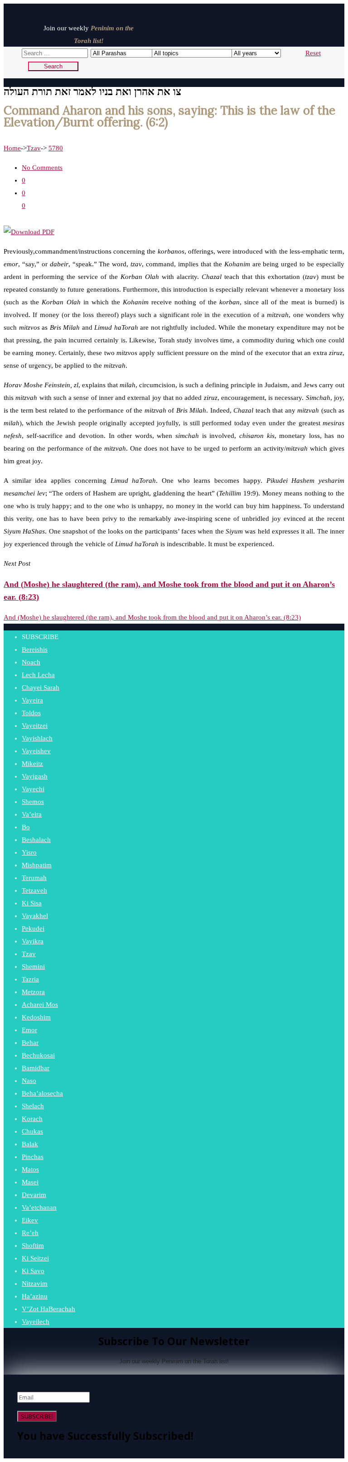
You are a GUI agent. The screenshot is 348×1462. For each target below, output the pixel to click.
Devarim (34, 1194)
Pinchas (33, 1156)
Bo (26, 827)
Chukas (32, 1131)
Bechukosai (38, 1055)
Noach (31, 662)
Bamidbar (35, 1068)
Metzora (33, 992)
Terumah (34, 877)
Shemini (33, 966)
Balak (30, 1144)
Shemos (33, 801)
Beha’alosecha (42, 1093)
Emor (29, 1030)
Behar (30, 1042)
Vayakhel (35, 915)
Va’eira (32, 814)
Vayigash (35, 776)
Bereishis (35, 649)
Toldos (31, 713)
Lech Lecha (38, 674)
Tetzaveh (34, 890)
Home (12, 148)
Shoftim (33, 1245)
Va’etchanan (39, 1207)
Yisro (29, 852)
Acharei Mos (40, 1004)
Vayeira (32, 700)
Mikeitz (32, 763)
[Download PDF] (29, 232)
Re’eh (30, 1232)
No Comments (42, 167)
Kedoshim (36, 1017)
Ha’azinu (35, 1296)
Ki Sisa (32, 903)
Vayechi (33, 789)
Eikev (30, 1220)
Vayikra (33, 941)
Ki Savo (33, 1270)
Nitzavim (35, 1283)
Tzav (34, 148)
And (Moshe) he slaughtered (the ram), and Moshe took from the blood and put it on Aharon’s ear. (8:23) (152, 617)
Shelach (33, 1106)
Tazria (30, 979)
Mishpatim (37, 865)
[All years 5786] (248, 53)
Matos (30, 1169)
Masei (30, 1182)
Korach (32, 1118)
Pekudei (33, 928)
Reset (313, 53)
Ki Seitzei (35, 1258)
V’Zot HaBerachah (48, 1309)
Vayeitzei (35, 725)
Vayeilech (35, 1321)
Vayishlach (37, 738)
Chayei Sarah (40, 687)
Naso (29, 1080)
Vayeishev (36, 751)
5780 (55, 148)
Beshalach (36, 839)
